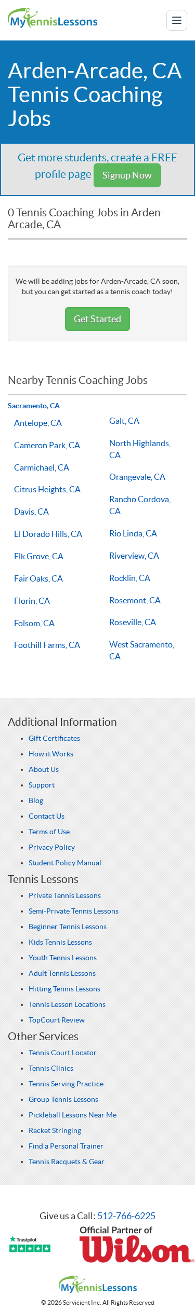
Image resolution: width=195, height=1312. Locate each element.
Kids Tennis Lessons (60, 942)
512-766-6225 (126, 1215)
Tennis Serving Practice (66, 1084)
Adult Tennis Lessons (62, 973)
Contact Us (46, 816)
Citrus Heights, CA (47, 489)
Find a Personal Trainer (66, 1146)
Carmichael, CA (41, 467)
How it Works (51, 754)
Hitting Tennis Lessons (64, 989)
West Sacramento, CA (141, 650)
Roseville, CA (132, 622)
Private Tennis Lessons (65, 895)
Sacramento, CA (34, 406)
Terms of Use (49, 831)
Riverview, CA (134, 555)
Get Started (97, 318)
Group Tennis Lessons (63, 1099)
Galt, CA (124, 420)
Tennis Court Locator (63, 1052)
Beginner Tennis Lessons (68, 926)
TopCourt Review (57, 1020)
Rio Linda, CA (133, 533)
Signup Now (127, 175)
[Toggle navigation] (176, 20)
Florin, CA (32, 600)
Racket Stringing (55, 1130)
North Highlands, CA (140, 449)
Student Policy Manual (65, 863)
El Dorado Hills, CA (48, 533)
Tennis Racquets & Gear (67, 1161)
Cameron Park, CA (47, 445)
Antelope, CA (38, 422)
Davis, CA (31, 511)
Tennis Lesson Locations (67, 1004)
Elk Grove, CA (38, 556)
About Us (44, 769)
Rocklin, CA (129, 578)
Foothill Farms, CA (47, 645)
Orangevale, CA (137, 476)
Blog (36, 800)
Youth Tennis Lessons (63, 958)
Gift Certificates (54, 738)
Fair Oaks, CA (38, 578)
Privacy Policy (52, 847)
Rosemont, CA (135, 600)
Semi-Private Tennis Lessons (74, 911)
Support (42, 785)
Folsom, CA (34, 623)
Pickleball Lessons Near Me (72, 1115)
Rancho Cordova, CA (140, 505)
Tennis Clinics (51, 1068)
